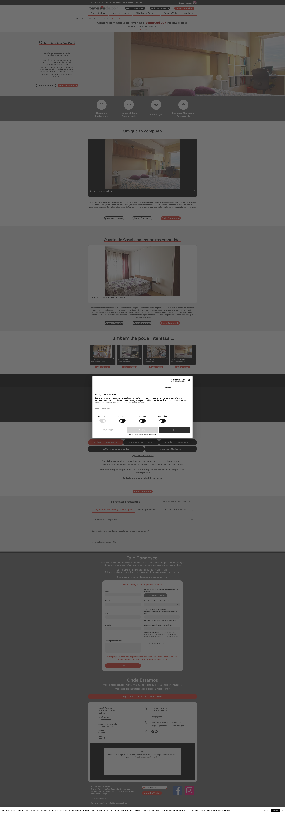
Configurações (263, 810)
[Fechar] (282, 810)
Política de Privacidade (224, 810)
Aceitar (275, 810)
